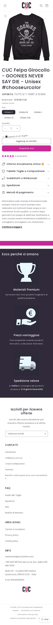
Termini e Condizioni (15, 529)
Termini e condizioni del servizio (23, 618)
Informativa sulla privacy (28, 614)
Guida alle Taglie (13, 495)
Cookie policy (11, 541)
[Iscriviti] (45, 434)
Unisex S (9, 112)
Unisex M (23, 112)
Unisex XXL (25, 117)
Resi (7, 507)
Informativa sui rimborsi (30, 610)
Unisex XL (9, 117)
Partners (9, 469)
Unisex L (38, 112)
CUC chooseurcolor (25, 607)
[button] (5, 5)
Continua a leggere (12, 227)
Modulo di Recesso (14, 512)
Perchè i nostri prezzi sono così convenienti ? (26, 477)
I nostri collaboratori (15, 463)
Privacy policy (11, 535)
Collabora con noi (13, 458)
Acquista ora (26, 148)
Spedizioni (10, 501)
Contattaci (10, 452)
